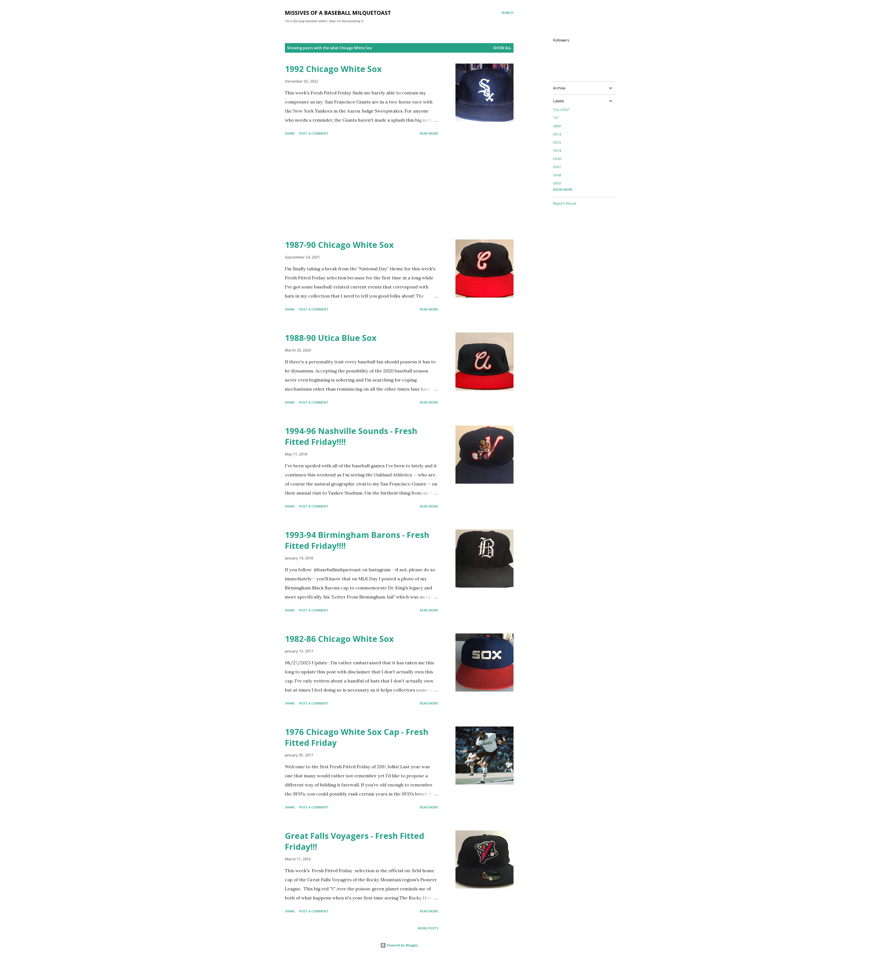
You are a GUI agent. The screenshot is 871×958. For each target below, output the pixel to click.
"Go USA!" (561, 109)
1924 (557, 134)
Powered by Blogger (402, 945)
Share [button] (290, 133)
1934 (557, 150)
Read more (429, 133)
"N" (556, 118)
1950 (557, 183)
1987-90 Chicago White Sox (339, 244)
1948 (557, 175)
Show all (502, 47)
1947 (557, 167)
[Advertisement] (361, 188)
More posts (428, 928)
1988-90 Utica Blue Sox (331, 337)
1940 (557, 158)
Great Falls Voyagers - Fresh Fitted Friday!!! (354, 841)
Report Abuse (564, 203)
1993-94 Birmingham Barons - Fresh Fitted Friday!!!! (357, 540)
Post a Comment (313, 133)
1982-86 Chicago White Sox (339, 638)
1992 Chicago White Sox (333, 68)
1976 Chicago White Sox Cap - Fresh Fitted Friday (356, 737)
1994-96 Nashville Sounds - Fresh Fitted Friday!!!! (351, 436)
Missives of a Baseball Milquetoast (338, 12)
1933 (557, 142)
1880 (557, 126)
